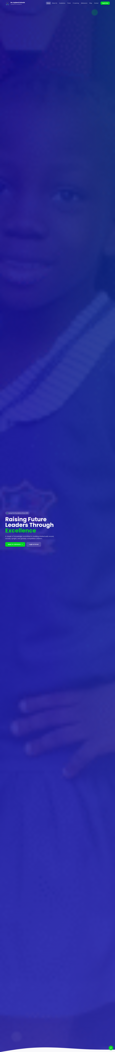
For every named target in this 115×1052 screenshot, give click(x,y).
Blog (90, 3)
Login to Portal (33, 544)
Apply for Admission (14, 544)
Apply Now (105, 3)
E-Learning (76, 3)
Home (48, 3)
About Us (54, 3)
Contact (96, 3)
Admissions (84, 3)
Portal (69, 3)
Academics (62, 3)
